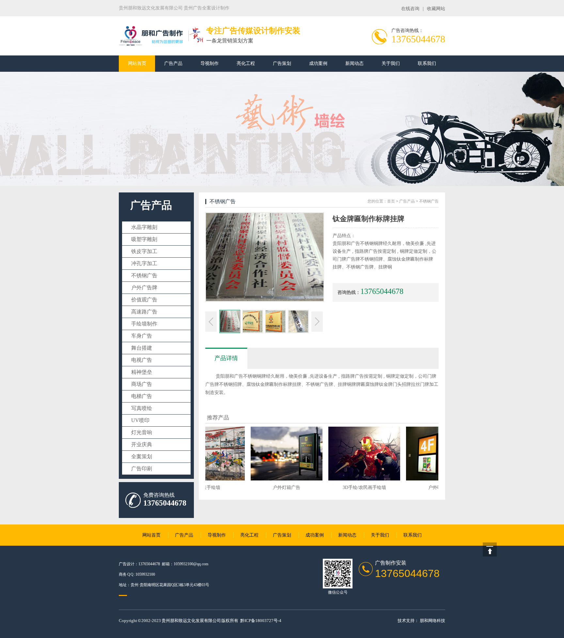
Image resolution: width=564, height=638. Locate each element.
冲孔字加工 (144, 263)
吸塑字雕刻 (144, 239)
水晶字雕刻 (144, 227)
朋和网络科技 (432, 620)
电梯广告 (141, 396)
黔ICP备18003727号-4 (260, 620)
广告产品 (173, 63)
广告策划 (282, 63)
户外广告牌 (144, 287)
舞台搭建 (141, 348)
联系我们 (427, 63)
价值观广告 (144, 299)
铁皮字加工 (144, 251)
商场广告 (141, 384)
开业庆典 (141, 444)
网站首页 (137, 63)
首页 (391, 201)
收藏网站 (436, 8)
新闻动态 (354, 63)
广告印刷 (141, 468)
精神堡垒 (141, 372)
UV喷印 (140, 420)
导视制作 (209, 63)
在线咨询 (410, 8)
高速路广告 (144, 311)
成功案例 (318, 63)
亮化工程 (246, 63)
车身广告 (141, 336)
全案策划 (141, 456)
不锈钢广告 (144, 275)
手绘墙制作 (144, 324)
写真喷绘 (141, 408)
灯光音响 (141, 432)
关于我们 (391, 63)
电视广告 (141, 360)
